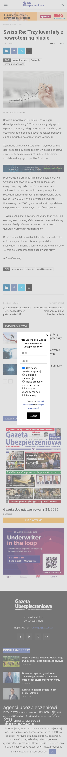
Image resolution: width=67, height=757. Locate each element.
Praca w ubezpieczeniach (31, 390)
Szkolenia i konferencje (29, 376)
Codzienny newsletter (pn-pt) (31, 370)
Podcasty (30, 395)
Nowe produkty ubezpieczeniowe (32, 383)
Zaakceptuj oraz (33, 404)
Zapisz (33, 415)
